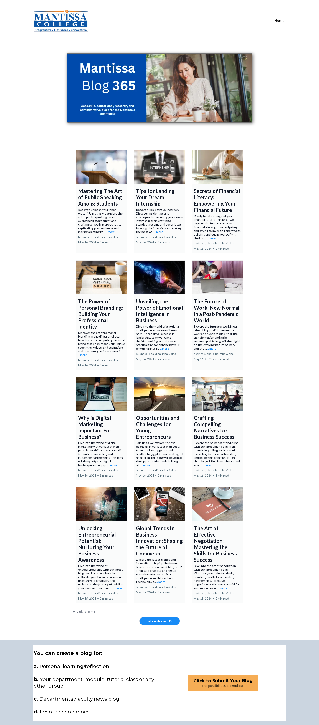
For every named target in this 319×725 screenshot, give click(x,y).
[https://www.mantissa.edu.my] (61, 21)
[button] (102, 201)
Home (279, 21)
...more (110, 232)
